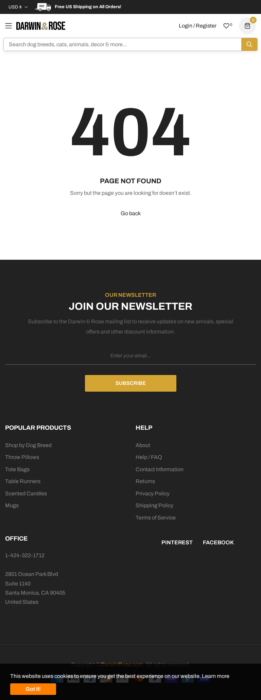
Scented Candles (26, 493)
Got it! (33, 689)
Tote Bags (17, 469)
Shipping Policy (154, 505)
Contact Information (160, 469)
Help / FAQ (149, 457)
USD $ (15, 7)
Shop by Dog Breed (28, 445)
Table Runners (22, 481)
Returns (145, 481)
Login (185, 26)
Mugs (12, 505)
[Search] (249, 44)
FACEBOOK (218, 542)
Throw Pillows (22, 457)
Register (206, 26)
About (143, 445)
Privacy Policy (153, 493)
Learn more (215, 676)
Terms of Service (156, 517)
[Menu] (8, 25)
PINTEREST (177, 542)
